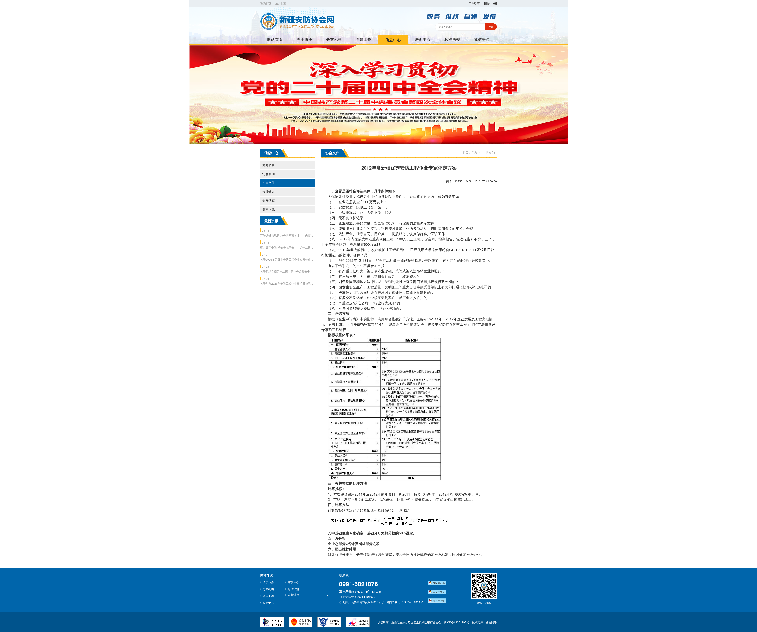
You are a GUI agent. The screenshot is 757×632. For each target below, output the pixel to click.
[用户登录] (474, 3)
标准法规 (452, 39)
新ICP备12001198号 (456, 622)
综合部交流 (439, 600)
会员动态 (268, 200)
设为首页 (265, 3)
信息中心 (393, 39)
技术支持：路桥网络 (484, 622)
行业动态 (268, 191)
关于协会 (304, 39)
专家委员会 (439, 583)
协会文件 (268, 182)
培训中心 (423, 39)
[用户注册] (490, 3)
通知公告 (268, 165)
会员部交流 (439, 592)
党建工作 (364, 39)
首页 (465, 152)
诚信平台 (482, 39)
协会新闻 (268, 174)
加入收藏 (280, 3)
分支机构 (334, 39)
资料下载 (268, 209)
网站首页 (275, 39)
